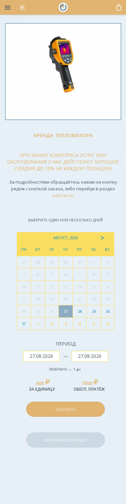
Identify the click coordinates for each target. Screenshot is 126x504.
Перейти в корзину (80, 393)
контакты (63, 195)
